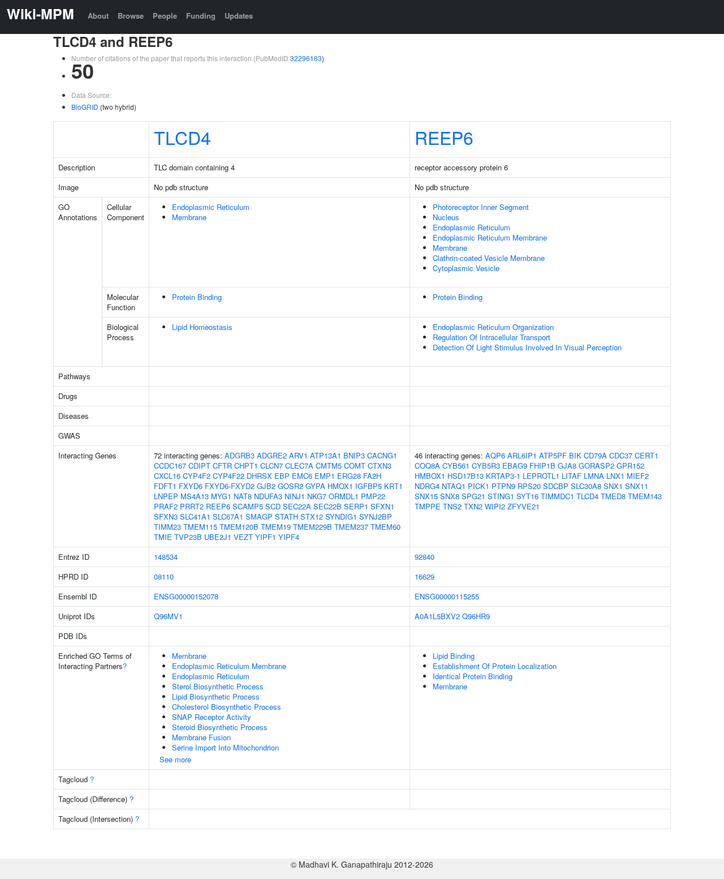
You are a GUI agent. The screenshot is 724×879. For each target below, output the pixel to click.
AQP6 (495, 455)
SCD (273, 506)
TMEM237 (351, 526)
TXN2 (473, 506)
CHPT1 (246, 465)
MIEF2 (638, 475)
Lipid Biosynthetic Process (216, 696)
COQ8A (427, 465)
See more (175, 759)
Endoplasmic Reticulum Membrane (490, 237)
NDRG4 (427, 486)
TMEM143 (645, 496)
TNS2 (452, 506)
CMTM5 (329, 465)
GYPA (315, 486)
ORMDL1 (344, 496)
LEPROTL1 (541, 475)
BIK (575, 455)
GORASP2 (596, 465)
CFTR (222, 465)
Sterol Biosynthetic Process (218, 686)
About (98, 15)
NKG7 (316, 496)
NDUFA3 (268, 496)
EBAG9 (514, 465)
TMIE (163, 536)
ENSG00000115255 (447, 596)
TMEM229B (312, 526)
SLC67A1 (228, 516)
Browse (131, 15)
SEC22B (327, 506)
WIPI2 (495, 506)
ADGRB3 (240, 455)
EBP (282, 475)
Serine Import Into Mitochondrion (225, 747)
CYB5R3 (486, 465)
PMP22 (373, 496)
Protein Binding (197, 296)
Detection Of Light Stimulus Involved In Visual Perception (527, 347)
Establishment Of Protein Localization (495, 666)
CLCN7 (271, 465)
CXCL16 (167, 475)
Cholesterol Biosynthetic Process (226, 706)
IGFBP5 (368, 486)
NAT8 (243, 496)
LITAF (571, 475)
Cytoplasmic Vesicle (466, 268)
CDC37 (620, 455)
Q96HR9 (476, 616)
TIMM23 (167, 526)
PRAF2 (166, 506)
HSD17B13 (465, 475)
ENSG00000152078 (186, 596)
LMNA (594, 475)
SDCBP (555, 486)
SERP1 (356, 506)
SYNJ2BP (375, 516)
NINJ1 (295, 496)
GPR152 (630, 465)
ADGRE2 (272, 455)
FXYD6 (190, 486)
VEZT (243, 536)
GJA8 (567, 465)
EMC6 (302, 475)
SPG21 (473, 496)
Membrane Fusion (201, 737)
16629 (424, 576)
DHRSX (259, 475)
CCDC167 (170, 465)
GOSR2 (290, 486)
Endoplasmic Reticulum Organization (493, 326)
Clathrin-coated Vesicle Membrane (489, 257)
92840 (424, 556)
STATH (286, 516)
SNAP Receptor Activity (211, 716)
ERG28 (349, 475)
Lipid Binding (454, 655)
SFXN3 (166, 516)
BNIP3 (354, 455)
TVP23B (188, 536)
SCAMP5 (247, 506)
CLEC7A (299, 465)
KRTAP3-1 (503, 475)
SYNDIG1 (341, 516)
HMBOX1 (430, 475)
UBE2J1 (217, 536)
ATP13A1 (325, 455)
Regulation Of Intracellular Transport (491, 337)
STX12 (311, 516)
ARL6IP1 (522, 455)
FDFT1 (165, 486)
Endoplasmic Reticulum (210, 206)
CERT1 (646, 455)
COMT (354, 465)
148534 (166, 556)
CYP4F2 (196, 475)
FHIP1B (542, 465)
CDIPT (199, 465)
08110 (164, 576)
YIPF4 (288, 536)
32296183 (306, 58)
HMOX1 (340, 486)
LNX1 (615, 475)
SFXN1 (382, 506)
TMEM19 (276, 526)
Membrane (189, 217)
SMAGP (259, 516)
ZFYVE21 (523, 506)
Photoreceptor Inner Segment (481, 206)
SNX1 (613, 486)
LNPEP (166, 496)
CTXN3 (379, 465)
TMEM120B (238, 526)
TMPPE (428, 506)
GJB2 (266, 486)
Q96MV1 (168, 616)
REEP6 (444, 137)
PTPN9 (503, 486)
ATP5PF (553, 455)
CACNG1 (382, 455)
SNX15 (426, 496)
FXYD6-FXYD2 (230, 486)
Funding (201, 15)
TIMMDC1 (557, 496)
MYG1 (221, 496)
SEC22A (297, 506)
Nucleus (446, 217)
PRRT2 (192, 506)
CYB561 (455, 465)
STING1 (501, 496)
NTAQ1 (454, 486)
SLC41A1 (195, 516)
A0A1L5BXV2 (437, 616)
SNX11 (636, 486)
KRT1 (393, 486)
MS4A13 (194, 496)
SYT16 (527, 496)
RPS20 (529, 486)
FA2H (372, 475)
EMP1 (324, 475)
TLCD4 (182, 137)
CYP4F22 (228, 475)
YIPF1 (265, 536)
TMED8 (613, 496)
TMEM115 (200, 526)
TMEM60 (385, 526)
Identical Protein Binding (472, 676)
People (165, 15)
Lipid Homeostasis (202, 326)
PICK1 (478, 486)
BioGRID (84, 107)
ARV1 (298, 455)
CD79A (595, 455)
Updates (239, 15)
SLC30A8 (586, 486)
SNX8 (449, 496)
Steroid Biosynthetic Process (220, 727)
